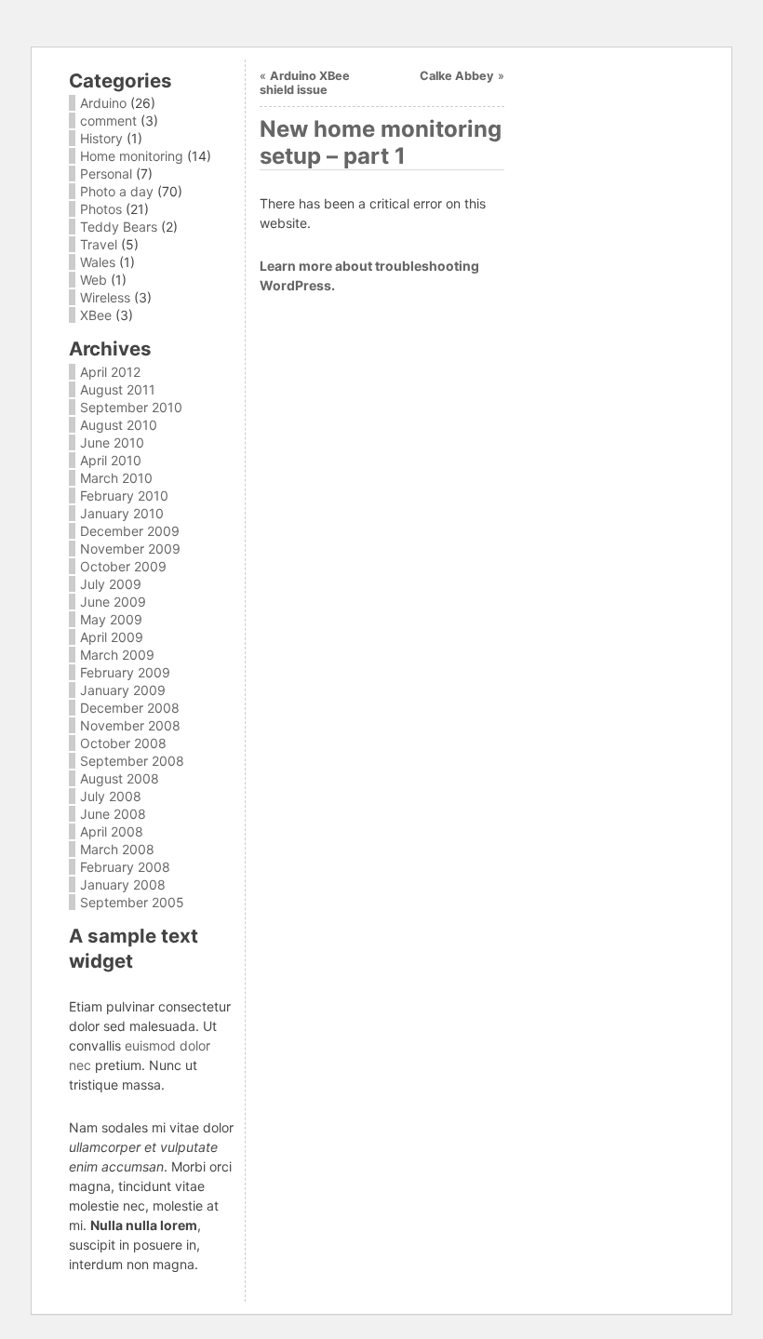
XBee (96, 315)
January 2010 (122, 513)
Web (93, 280)
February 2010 (124, 495)
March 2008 (117, 849)
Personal (106, 173)
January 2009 (123, 690)
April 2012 (110, 372)
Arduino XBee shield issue (305, 83)
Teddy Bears (118, 226)
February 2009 (125, 672)
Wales (97, 262)
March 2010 (116, 478)
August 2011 (117, 389)
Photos (101, 209)
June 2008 (113, 814)
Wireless (105, 297)
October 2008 (123, 743)
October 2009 (123, 566)
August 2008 (119, 778)
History (101, 138)
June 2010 (112, 442)
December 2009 (130, 531)
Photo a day (117, 191)
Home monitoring (131, 156)
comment (108, 120)
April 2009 (111, 637)
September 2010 (131, 407)
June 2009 (113, 601)
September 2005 (132, 902)
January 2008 (123, 884)
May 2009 (111, 619)
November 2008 (130, 725)
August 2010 (118, 425)
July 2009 (110, 584)
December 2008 (130, 708)
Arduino (103, 103)
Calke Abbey (457, 76)
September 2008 (132, 761)
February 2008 (125, 867)
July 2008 (110, 796)
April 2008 (111, 831)
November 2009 (130, 548)
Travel (98, 244)
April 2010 (110, 460)
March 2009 (117, 655)
